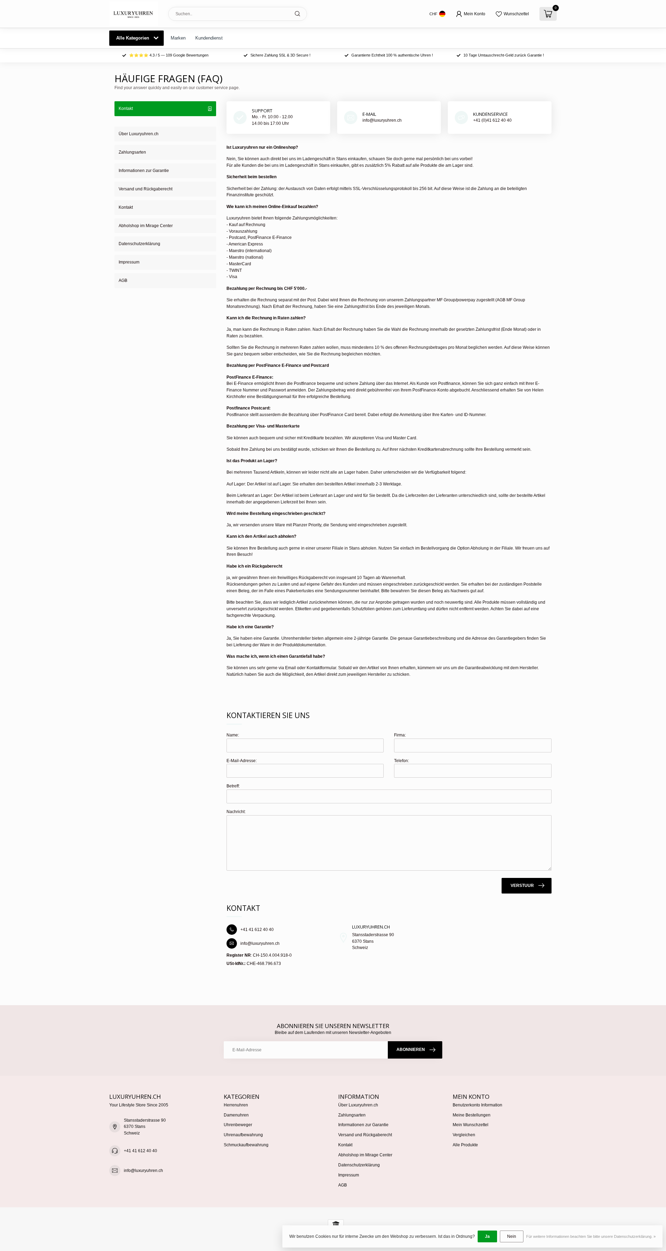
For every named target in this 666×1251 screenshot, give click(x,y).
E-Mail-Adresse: (242, 760)
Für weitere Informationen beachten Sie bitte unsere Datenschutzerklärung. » (591, 1236)
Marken (178, 38)
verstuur (522, 885)
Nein (511, 1236)
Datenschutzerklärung (139, 243)
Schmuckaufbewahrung (246, 1144)
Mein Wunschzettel (470, 1124)
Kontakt (126, 207)
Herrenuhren (236, 1105)
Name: (233, 735)
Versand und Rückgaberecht (145, 189)
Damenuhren (236, 1115)
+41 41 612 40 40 (140, 1150)
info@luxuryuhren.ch (143, 1170)
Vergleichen (464, 1134)
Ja (487, 1236)
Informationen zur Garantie (144, 170)
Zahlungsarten (132, 152)
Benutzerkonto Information (477, 1105)
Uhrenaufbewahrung (243, 1134)
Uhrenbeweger (238, 1124)
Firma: (400, 735)
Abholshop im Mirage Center (146, 225)
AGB (123, 280)
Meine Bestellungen (471, 1115)
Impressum (129, 262)
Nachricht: (236, 811)
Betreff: (233, 786)
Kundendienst (209, 38)
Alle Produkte (465, 1144)
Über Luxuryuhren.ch (139, 133)
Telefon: (401, 760)
